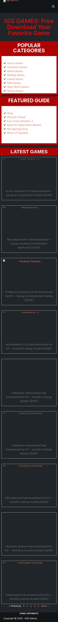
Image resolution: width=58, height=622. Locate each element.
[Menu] (53, 6)
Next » (45, 605)
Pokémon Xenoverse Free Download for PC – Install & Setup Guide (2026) (29, 397)
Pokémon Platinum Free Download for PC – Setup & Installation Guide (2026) (29, 296)
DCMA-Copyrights (29, 613)
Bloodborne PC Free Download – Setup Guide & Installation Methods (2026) (29, 243)
